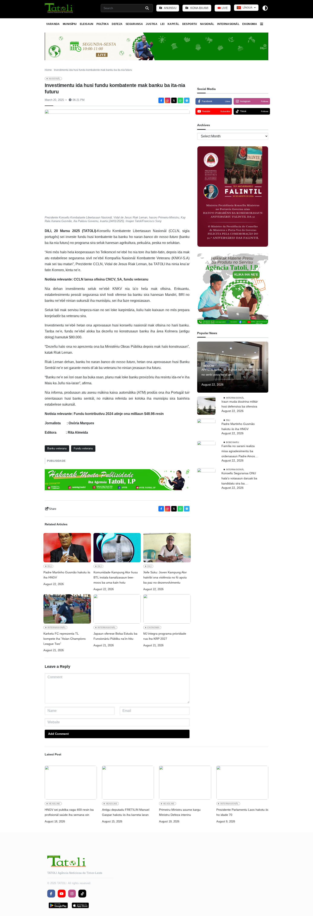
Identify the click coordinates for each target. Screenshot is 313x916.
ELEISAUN (86, 24)
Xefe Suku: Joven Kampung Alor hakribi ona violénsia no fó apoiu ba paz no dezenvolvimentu (165, 577)
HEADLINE (209, 366)
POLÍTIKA (102, 24)
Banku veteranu (57, 448)
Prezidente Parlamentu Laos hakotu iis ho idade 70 (242, 812)
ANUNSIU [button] (169, 8)
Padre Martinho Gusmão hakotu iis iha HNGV (66, 575)
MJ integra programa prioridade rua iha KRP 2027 (164, 636)
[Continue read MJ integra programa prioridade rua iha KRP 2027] (167, 609)
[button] (59, 8)
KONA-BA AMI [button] (199, 8)
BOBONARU (232, 442)
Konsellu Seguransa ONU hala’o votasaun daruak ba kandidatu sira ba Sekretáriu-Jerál (239, 479)
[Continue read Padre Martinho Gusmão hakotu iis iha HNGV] (67, 547)
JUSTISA (151, 24)
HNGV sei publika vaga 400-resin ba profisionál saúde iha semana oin (69, 812)
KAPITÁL (173, 24)
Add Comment (58, 733)
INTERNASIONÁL (228, 24)
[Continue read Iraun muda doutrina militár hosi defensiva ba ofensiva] (206, 405)
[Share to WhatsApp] (180, 100)
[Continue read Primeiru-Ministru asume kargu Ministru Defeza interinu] (185, 783)
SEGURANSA (134, 24)
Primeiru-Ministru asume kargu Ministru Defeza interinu (180, 812)
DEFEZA (117, 24)
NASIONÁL (207, 24)
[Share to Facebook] (161, 100)
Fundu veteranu (83, 448)
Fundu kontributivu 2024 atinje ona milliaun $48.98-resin (119, 414)
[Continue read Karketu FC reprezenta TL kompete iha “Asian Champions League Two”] (67, 609)
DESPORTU (189, 24)
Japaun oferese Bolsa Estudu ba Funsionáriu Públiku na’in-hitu (115, 636)
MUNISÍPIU (70, 24)
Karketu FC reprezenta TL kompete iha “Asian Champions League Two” (64, 638)
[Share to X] (174, 100)
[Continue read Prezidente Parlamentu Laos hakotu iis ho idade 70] (242, 783)
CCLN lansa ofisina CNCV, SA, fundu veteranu (111, 279)
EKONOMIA (249, 24)
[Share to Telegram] (187, 100)
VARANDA (53, 24)
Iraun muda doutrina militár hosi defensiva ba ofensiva (239, 404)
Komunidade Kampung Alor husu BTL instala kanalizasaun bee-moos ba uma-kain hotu (115, 577)
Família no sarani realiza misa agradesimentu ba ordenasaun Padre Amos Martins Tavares (238, 451)
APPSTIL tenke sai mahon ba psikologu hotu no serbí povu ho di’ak (231, 372)
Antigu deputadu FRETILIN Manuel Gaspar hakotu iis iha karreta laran (125, 812)
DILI (49, 566)
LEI (162, 24)
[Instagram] (167, 100)
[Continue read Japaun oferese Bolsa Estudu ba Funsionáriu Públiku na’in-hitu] (117, 609)
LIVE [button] (224, 8)
